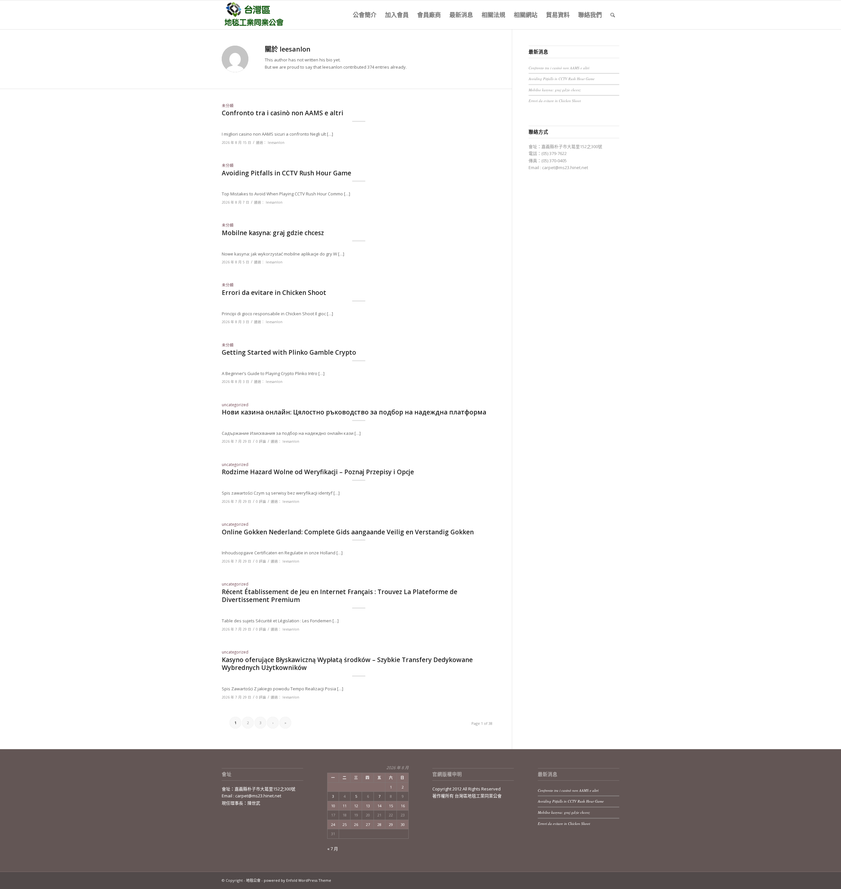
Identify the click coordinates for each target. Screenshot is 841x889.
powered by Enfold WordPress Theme (297, 880)
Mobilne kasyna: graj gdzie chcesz (273, 233)
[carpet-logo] (253, 14)
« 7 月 (332, 849)
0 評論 (261, 441)
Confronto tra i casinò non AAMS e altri (282, 113)
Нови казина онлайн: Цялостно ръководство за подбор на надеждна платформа (354, 412)
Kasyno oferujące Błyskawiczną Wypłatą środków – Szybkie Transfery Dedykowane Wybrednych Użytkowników (347, 664)
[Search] (612, 14)
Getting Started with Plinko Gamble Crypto (289, 352)
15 (391, 805)
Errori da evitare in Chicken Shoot (274, 292)
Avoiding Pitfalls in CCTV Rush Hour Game (286, 173)
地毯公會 (253, 880)
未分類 (228, 105)
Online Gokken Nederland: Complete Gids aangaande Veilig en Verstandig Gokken (348, 532)
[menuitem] (365, 14)
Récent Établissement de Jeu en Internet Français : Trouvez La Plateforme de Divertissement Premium (339, 596)
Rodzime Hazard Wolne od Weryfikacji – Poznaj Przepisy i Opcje (318, 472)
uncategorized (235, 404)
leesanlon (276, 142)
